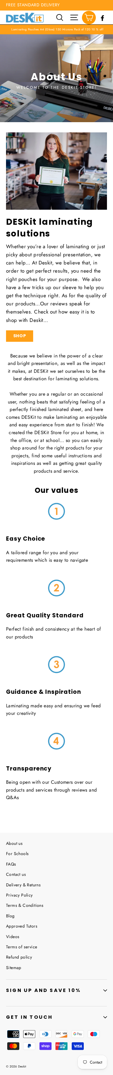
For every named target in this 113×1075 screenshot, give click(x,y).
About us (14, 843)
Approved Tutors (21, 926)
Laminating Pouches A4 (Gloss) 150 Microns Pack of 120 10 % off (54, 29)
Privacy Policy (19, 895)
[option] (56, 78)
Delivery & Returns (23, 885)
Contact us (16, 874)
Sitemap (13, 968)
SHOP (19, 336)
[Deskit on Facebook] (102, 17)
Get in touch (29, 1017)
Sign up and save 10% (43, 990)
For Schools (17, 854)
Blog (10, 916)
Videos (12, 937)
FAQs (11, 864)
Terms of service (21, 947)
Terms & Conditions (24, 905)
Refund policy (19, 957)
